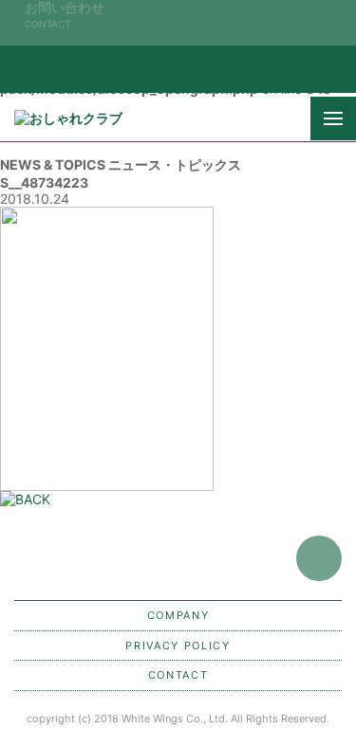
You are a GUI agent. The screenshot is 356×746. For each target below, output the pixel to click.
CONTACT (178, 675)
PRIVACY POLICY (177, 645)
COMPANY (178, 615)
